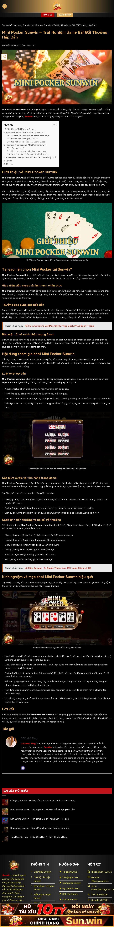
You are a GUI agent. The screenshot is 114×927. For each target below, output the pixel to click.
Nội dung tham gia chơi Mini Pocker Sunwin (26, 145)
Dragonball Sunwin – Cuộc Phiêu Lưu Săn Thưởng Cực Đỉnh (40, 828)
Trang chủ (7, 25)
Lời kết (9, 160)
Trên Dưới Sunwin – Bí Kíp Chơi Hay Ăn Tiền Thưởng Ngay (38, 837)
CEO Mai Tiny (29, 45)
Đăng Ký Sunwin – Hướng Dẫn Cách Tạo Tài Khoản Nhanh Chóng (42, 800)
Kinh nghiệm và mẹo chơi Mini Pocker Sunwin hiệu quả (31, 157)
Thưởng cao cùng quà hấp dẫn (24, 138)
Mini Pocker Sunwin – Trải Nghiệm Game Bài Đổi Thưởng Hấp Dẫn (42, 809)
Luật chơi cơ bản (17, 148)
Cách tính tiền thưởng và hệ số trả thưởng (30, 154)
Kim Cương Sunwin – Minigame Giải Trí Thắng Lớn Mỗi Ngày (39, 818)
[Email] (23, 768)
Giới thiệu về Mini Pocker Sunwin (20, 129)
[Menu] (4, 6)
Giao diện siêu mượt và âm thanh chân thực (30, 135)
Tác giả (9, 164)
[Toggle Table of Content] (53, 125)
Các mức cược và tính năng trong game (28, 151)
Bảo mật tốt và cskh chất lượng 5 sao (27, 142)
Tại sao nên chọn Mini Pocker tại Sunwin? (25, 132)
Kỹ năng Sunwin (22, 25)
